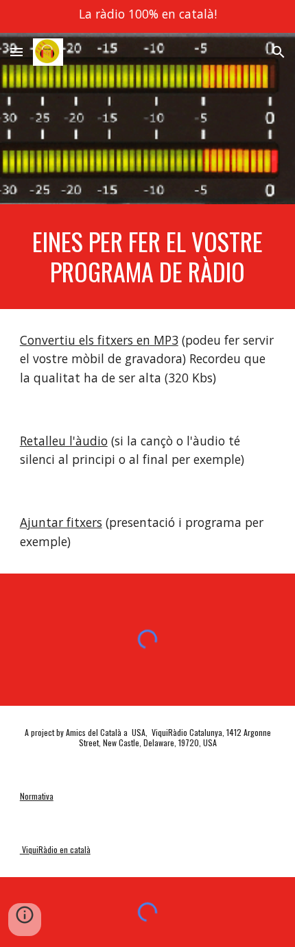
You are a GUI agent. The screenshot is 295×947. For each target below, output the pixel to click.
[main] (147, 257)
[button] (16, 52)
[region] (147, 16)
